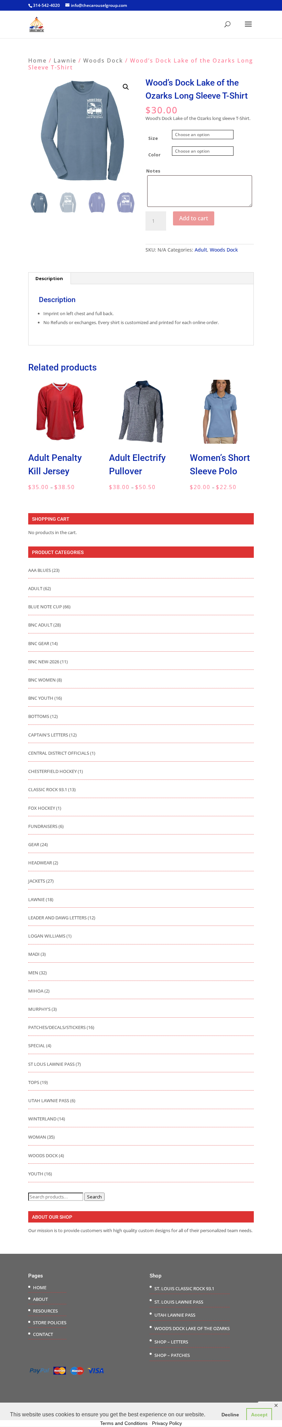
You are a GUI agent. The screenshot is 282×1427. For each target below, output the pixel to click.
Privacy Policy (167, 1423)
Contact (43, 1334)
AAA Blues (39, 570)
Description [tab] (49, 278)
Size (153, 138)
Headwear (40, 863)
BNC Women (42, 680)
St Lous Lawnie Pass (51, 1064)
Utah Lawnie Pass (48, 1100)
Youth (35, 1174)
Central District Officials (58, 753)
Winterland (42, 1119)
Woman (37, 1137)
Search (94, 1197)
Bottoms (38, 716)
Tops (33, 1082)
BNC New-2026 (43, 662)
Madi (34, 954)
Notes (153, 171)
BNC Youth (40, 698)
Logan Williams (46, 936)
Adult (201, 249)
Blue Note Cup (45, 607)
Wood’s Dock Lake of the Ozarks (192, 1328)
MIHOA (35, 991)
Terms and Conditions (124, 1423)
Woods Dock (103, 60)
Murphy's (39, 1009)
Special (36, 1045)
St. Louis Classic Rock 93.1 (184, 1288)
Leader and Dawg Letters (57, 918)
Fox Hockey (41, 808)
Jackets (36, 881)
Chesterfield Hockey (52, 771)
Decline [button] (230, 1414)
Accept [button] (259, 1414)
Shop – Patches (172, 1355)
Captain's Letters (48, 735)
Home (37, 60)
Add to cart (193, 218)
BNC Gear (38, 643)
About (40, 1299)
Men (33, 973)
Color (154, 155)
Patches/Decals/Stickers (57, 1027)
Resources (45, 1311)
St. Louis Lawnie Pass (178, 1302)
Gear (33, 844)
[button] (126, 87)
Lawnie (65, 60)
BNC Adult (40, 625)
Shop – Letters (171, 1342)
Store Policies (49, 1322)
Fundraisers (42, 826)
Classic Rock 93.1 (47, 789)
